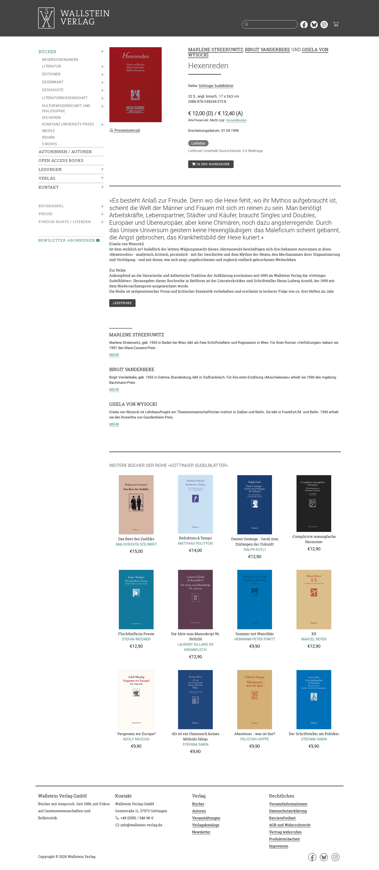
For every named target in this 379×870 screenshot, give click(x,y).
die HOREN (51, 117)
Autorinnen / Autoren (65, 151)
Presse (46, 214)
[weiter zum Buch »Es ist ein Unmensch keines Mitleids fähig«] (195, 700)
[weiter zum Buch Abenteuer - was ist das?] (255, 700)
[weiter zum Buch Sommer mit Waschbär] (255, 599)
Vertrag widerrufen (285, 832)
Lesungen (50, 169)
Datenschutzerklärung (288, 810)
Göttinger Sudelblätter (216, 85)
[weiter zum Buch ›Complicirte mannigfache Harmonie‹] (314, 503)
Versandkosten (236, 120)
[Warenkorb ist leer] (336, 25)
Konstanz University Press (68, 124)
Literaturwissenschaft (65, 97)
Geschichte (53, 89)
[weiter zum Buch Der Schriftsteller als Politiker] (314, 700)
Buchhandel (51, 206)
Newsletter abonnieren (66, 240)
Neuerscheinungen (60, 59)
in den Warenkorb (213, 164)
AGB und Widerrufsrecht (290, 825)
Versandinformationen (288, 803)
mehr (114, 354)
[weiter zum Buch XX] (314, 599)
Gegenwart (52, 82)
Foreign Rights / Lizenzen (65, 221)
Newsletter (201, 832)
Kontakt (49, 187)
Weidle (48, 130)
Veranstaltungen (206, 818)
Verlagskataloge (205, 825)
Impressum (278, 846)
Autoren (199, 810)
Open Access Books (61, 160)
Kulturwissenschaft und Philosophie (66, 108)
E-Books (49, 143)
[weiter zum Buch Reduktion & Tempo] (195, 504)
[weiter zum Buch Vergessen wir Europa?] (136, 699)
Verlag (47, 178)
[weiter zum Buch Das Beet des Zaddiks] (136, 505)
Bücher (47, 51)
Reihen (48, 137)
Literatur (51, 66)
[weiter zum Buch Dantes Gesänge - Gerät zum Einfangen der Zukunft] (255, 505)
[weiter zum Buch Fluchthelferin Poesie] (136, 599)
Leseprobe (122, 303)
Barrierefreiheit (282, 818)
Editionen (51, 74)
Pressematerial (127, 130)
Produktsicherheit (284, 839)
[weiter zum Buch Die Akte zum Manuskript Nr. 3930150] (195, 599)
